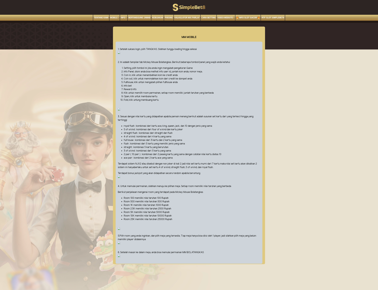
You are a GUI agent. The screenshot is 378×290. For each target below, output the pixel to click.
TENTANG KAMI (101, 18)
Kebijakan (157, 18)
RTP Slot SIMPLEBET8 (273, 18)
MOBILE (114, 18)
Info (123, 18)
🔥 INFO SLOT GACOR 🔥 (248, 18)
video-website (225, 18)
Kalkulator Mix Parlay (187, 18)
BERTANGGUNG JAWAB (139, 18)
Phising (169, 18)
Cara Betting (208, 18)
